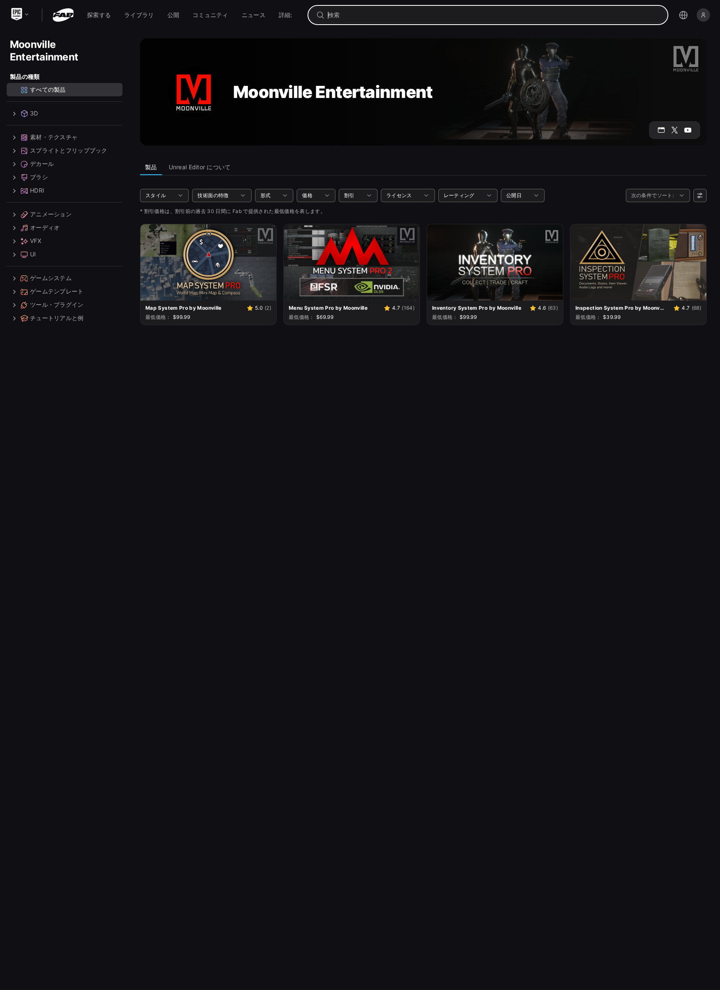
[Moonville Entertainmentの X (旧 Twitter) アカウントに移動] (675, 130)
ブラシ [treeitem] (39, 177)
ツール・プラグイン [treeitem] (57, 304)
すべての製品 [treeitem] (48, 89)
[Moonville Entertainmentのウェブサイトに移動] (661, 130)
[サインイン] (703, 15)
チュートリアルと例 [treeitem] (57, 318)
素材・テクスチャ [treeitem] (54, 137)
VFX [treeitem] (35, 241)
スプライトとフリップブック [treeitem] (69, 150)
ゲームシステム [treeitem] (51, 278)
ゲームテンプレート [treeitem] (57, 291)
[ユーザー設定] (700, 195)
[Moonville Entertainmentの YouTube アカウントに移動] (688, 130)
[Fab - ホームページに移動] (63, 15)
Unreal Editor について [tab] (200, 166)
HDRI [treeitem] (37, 190)
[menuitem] (99, 15)
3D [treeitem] (34, 113)
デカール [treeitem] (42, 164)
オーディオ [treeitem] (45, 227)
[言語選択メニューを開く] (683, 15)
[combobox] (494, 15)
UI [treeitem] (33, 254)
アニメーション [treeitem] (51, 214)
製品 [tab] (151, 166)
